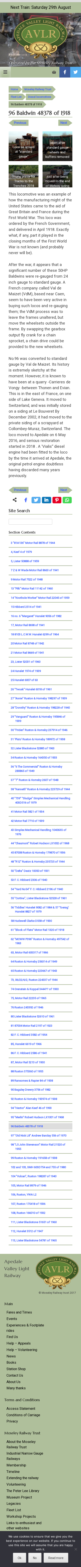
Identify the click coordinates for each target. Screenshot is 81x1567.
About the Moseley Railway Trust (21, 1444)
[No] (75, 1549)
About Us (13, 1382)
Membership (16, 1465)
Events (11, 1319)
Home (14, 89)
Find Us (12, 1337)
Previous (20, 123)
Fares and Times (19, 1312)
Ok (19, 1558)
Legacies (13, 1504)
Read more (56, 1558)
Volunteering (16, 1484)
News (11, 1356)
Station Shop (16, 1369)
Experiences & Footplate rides (25, 1328)
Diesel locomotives (39, 96)
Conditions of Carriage (23, 1415)
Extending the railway (22, 1478)
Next (63, 123)
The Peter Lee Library (22, 1491)
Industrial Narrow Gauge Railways (24, 1456)
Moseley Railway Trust (37, 89)
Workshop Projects (21, 1516)
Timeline (13, 1472)
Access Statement (20, 1409)
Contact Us (14, 1375)
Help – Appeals (18, 1343)
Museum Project (19, 1497)
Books (11, 1362)
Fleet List (16, 96)
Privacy (12, 1421)
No (35, 1558)
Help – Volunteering (21, 1350)
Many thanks (16, 1388)
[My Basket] (54, 72)
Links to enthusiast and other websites (23, 1525)
